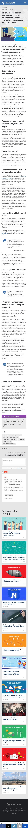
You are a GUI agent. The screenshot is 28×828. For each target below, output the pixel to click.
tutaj (15, 107)
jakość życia (5, 437)
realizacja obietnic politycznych (9, 439)
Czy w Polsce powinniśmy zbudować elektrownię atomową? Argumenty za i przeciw (14, 764)
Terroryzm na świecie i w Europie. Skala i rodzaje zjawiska (12, 718)
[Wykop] (14, 826)
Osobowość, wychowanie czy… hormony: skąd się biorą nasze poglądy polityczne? (12, 533)
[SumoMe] (25, 826)
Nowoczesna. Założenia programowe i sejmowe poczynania (14, 603)
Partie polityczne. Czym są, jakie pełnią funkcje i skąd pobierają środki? (14, 696)
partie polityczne (14, 437)
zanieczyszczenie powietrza (8, 443)
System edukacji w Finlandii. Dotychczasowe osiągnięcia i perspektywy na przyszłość (11, 673)
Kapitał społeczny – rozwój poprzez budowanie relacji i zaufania (13, 649)
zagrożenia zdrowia (7, 441)
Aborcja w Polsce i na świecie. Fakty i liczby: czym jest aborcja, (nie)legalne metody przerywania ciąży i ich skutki (14, 557)
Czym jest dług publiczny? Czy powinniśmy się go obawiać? (11, 580)
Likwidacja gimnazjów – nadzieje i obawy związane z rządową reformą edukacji (13, 626)
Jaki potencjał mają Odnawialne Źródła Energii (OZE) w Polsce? (14, 741)
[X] (8, 826)
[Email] (19, 826)
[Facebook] (3, 826)
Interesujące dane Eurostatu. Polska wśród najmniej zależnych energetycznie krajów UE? (13, 788)
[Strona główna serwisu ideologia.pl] (8, 4)
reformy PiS (21, 439)
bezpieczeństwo (6, 435)
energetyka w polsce (16, 435)
